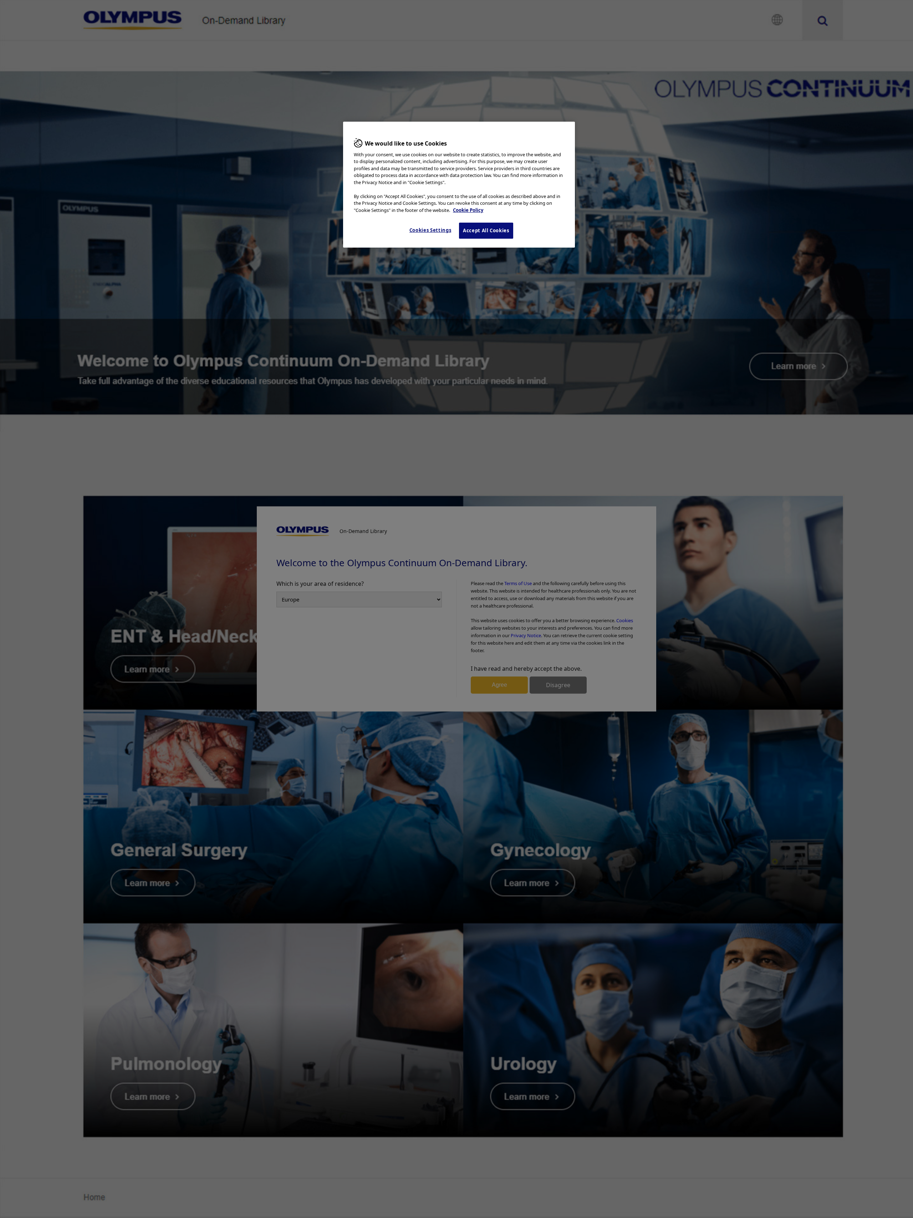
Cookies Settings (430, 230)
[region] (459, 184)
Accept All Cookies (486, 230)
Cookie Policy (468, 210)
